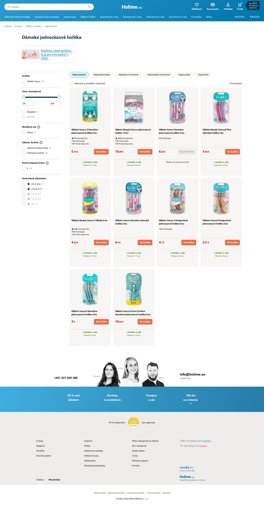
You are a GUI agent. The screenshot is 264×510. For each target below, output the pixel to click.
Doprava (88, 441)
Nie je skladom (187, 151)
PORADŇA (255, 17)
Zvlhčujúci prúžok (37, 153)
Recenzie (166, 493)
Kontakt (136, 465)
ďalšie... (209, 17)
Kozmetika (196, 17)
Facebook (206, 441)
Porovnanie (213, 9)
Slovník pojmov (43, 455)
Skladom (32, 112)
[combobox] (49, 7)
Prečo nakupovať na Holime (145, 441)
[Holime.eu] (132, 7)
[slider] (23, 97)
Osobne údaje (100, 493)
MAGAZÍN (239, 17)
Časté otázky (138, 450)
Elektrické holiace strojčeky (17, 17)
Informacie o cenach (136, 493)
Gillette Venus (35, 81)
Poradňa (40, 450)
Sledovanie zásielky (93, 450)
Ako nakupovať (139, 446)
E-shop (18, 26)
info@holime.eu (192, 374)
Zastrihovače (70, 17)
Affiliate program (140, 460)
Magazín (40, 446)
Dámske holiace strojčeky (47, 17)
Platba (87, 446)
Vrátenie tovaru (91, 455)
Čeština (40, 479)
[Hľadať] (89, 7)
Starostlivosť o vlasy (132, 17)
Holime (7, 26)
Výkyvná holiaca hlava (39, 148)
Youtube (203, 446)
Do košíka (101, 151)
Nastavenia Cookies (116, 493)
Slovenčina (54, 479)
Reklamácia (90, 460)
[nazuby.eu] (204, 467)
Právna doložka (153, 493)
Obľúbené (197, 9)
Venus (31, 132)
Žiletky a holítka (88, 17)
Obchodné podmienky (94, 465)
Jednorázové (51, 26)
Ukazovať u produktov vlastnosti (89, 83)
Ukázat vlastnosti (88, 173)
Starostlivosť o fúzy (109, 17)
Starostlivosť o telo (155, 17)
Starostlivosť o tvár (178, 17)
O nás (135, 455)
